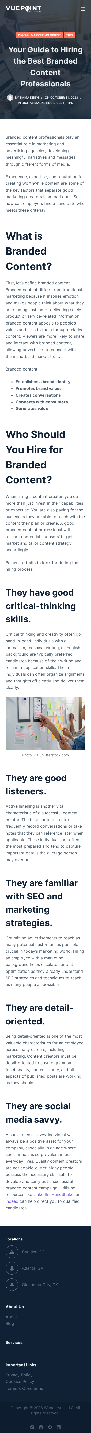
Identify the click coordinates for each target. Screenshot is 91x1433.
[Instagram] (32, 1427)
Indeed (12, 1201)
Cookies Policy (20, 1381)
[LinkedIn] (59, 1427)
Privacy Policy (19, 1374)
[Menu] (83, 9)
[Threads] (41, 1427)
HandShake (62, 1194)
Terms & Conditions (24, 1388)
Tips (69, 35)
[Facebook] (50, 1427)
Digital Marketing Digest (39, 35)
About (11, 1316)
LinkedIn (41, 1194)
